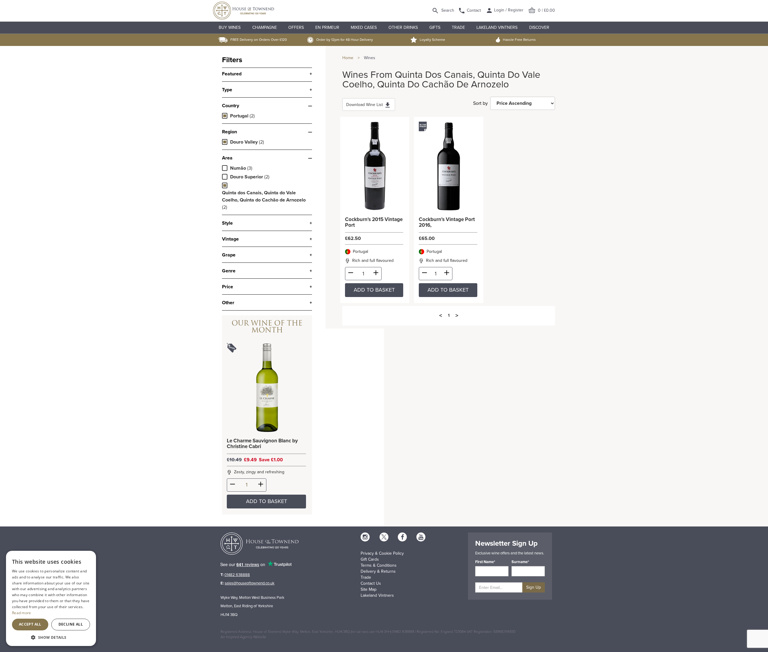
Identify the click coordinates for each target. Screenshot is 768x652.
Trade (458, 27)
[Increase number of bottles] (260, 485)
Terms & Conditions (379, 565)
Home (347, 57)
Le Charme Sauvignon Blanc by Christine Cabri (262, 443)
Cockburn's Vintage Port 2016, (447, 222)
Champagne (264, 27)
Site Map (368, 589)
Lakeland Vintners (497, 27)
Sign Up (533, 587)
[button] (51, 637)
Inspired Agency (239, 637)
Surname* (520, 562)
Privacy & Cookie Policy (382, 553)
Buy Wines (230, 27)
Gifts (434, 27)
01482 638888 (237, 574)
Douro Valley (244, 142)
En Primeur (327, 27)
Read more (21, 612)
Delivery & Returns (378, 571)
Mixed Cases (364, 27)
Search (447, 10)
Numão (238, 168)
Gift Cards (370, 559)
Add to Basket (266, 501)
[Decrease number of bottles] (232, 485)
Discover (539, 27)
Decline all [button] (70, 624)
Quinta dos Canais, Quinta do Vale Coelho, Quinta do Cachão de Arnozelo (264, 196)
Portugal (239, 116)
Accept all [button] (30, 624)
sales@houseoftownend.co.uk (249, 583)
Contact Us (371, 583)
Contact (474, 10)
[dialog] (51, 598)
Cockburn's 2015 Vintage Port (374, 222)
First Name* (485, 562)
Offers (296, 27)
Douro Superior (246, 177)
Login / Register (508, 10)
